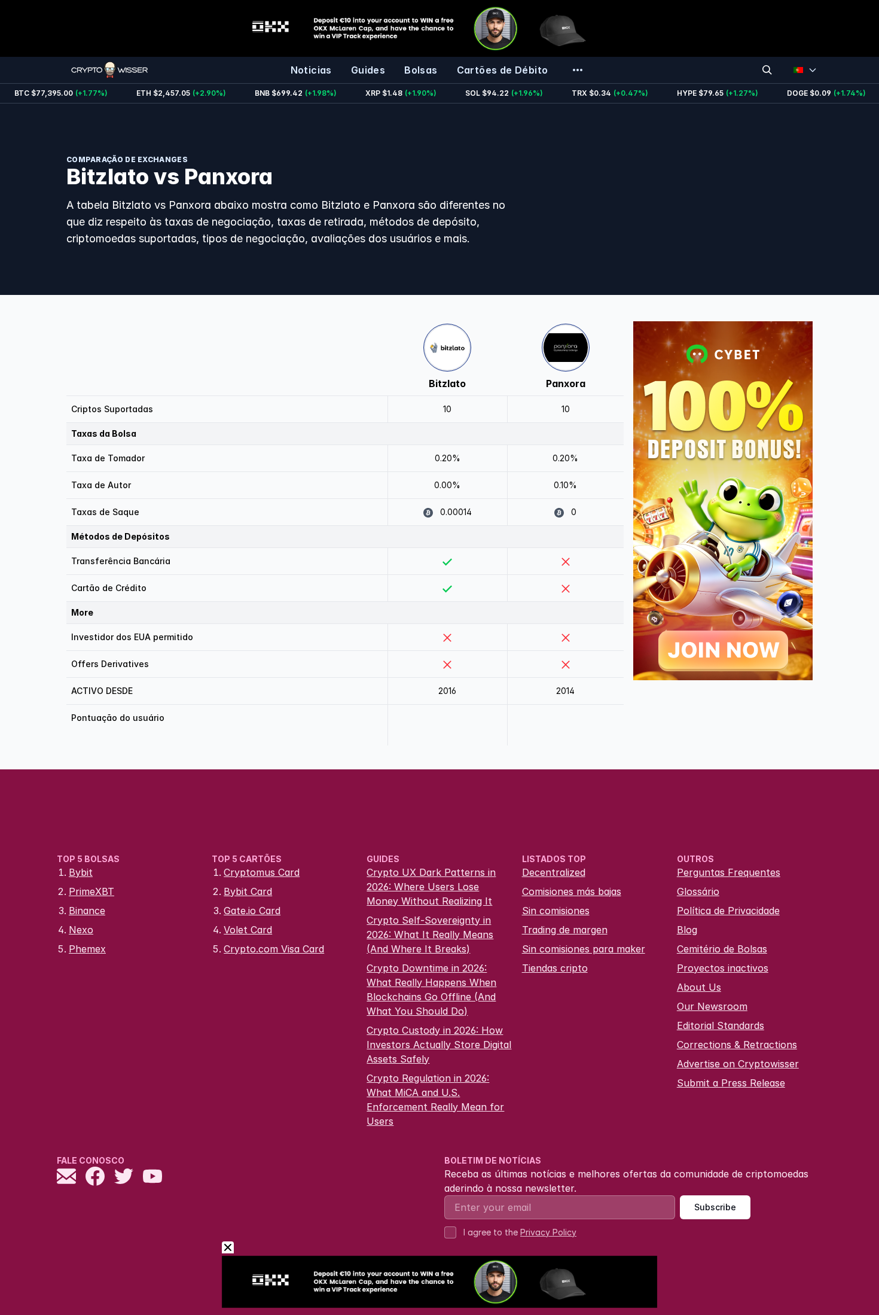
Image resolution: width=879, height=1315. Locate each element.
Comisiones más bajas (571, 891)
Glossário (698, 891)
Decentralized (553, 872)
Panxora (565, 383)
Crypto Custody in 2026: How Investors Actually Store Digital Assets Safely (439, 1044)
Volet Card (248, 930)
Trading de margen (565, 930)
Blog (687, 930)
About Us (699, 987)
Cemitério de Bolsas (722, 949)
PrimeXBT (91, 891)
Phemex (87, 949)
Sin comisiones (556, 911)
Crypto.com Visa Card (274, 949)
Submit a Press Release (731, 1083)
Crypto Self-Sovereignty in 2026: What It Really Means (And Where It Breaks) (430, 934)
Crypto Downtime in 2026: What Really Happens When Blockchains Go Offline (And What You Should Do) (431, 989)
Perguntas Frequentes (728, 872)
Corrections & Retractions (737, 1045)
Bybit (81, 872)
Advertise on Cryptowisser (738, 1064)
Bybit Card (248, 891)
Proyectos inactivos (722, 968)
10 (447, 409)
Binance (87, 911)
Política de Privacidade (728, 911)
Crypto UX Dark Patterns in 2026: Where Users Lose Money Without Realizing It (431, 886)
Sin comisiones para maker (583, 949)
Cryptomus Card (262, 872)
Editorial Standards (720, 1025)
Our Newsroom (712, 1006)
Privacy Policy (548, 1232)
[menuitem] (311, 70)
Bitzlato (447, 383)
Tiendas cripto (555, 968)
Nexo (81, 930)
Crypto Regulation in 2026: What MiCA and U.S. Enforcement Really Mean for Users (435, 1099)
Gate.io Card (252, 911)
